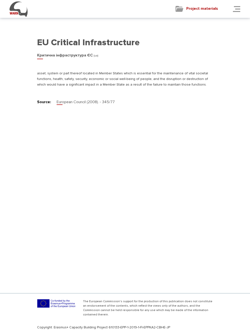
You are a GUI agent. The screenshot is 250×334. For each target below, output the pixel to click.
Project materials (202, 8)
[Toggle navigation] (238, 9)
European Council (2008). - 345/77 (86, 102)
